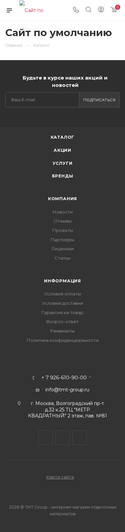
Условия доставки (62, 303)
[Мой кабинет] (101, 10)
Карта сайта (60, 477)
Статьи (62, 258)
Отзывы (63, 221)
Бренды (62, 175)
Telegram (45, 437)
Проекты (62, 230)
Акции (62, 150)
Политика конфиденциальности (63, 340)
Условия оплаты (62, 293)
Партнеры (62, 239)
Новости (63, 212)
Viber (62, 437)
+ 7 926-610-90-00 (64, 377)
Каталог (63, 137)
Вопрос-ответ (62, 321)
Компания (62, 198)
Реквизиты (62, 331)
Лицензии (63, 248)
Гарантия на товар (63, 312)
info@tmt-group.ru (67, 390)
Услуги (63, 163)
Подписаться (99, 100)
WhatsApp (79, 437)
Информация (62, 280)
